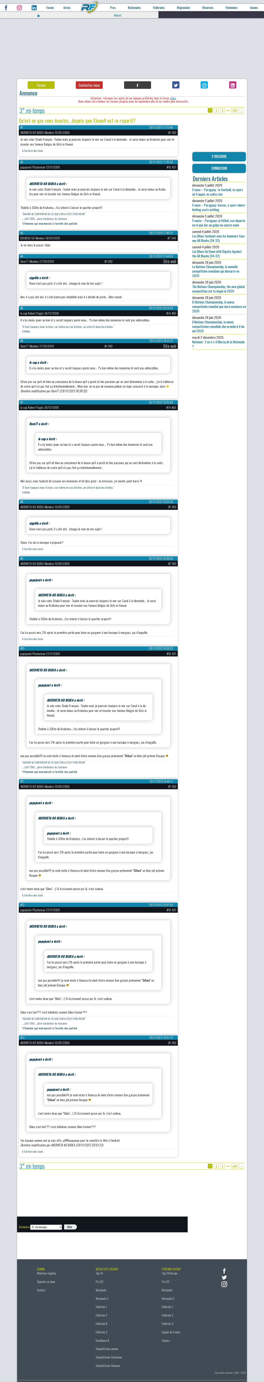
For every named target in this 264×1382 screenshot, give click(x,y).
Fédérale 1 (101, 1306)
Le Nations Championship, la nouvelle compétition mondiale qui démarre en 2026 (215, 269)
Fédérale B (101, 1323)
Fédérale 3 (101, 1332)
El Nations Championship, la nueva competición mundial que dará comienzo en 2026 (219, 304)
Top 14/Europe (169, 1273)
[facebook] (224, 1270)
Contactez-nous (89, 85)
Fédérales (159, 8)
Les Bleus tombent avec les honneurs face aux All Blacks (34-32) (218, 236)
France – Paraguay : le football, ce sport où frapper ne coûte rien (217, 190)
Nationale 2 (102, 1298)
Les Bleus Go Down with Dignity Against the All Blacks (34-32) (217, 251)
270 (234, 110)
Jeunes (254, 8)
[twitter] (224, 1277)
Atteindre (24, 1227)
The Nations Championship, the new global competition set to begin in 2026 (218, 286)
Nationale (101, 1290)
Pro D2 (99, 1281)
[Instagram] (204, 84)
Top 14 (99, 1273)
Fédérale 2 (101, 1315)
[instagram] (224, 1283)
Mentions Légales (46, 1273)
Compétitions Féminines (109, 1357)
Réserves (207, 8)
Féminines (231, 8)
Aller (69, 1227)
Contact (41, 1290)
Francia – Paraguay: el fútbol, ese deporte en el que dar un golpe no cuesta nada (218, 220)
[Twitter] (175, 84)
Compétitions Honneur (108, 1365)
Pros (112, 8)
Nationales (134, 8)
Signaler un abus (46, 1281)
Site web (169, 261)
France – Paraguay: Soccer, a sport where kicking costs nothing (218, 205)
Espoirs (166, 1340)
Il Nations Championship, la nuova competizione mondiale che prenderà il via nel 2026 (218, 324)
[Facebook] (137, 85)
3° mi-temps (32, 110)
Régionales (183, 8)
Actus (66, 8)
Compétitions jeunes (107, 1348)
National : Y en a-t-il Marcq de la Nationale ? (218, 342)
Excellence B (102, 1340)
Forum (50, 8)
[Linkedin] (232, 84)
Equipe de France (171, 1332)
